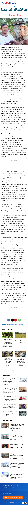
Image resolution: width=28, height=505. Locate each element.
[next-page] (15, 371)
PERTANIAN (14, 6)
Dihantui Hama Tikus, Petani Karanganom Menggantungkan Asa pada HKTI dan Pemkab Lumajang (8, 343)
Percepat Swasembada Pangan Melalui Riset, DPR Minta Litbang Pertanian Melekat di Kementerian (20, 363)
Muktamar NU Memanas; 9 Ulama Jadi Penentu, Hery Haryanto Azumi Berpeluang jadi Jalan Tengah (17, 427)
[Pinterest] (15, 320)
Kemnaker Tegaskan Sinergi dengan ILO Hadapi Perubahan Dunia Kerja (10, 406)
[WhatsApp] (19, 320)
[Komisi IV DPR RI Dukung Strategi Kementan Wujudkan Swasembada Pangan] (7, 354)
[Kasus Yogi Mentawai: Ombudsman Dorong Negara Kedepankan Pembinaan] (5, 436)
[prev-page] (13, 371)
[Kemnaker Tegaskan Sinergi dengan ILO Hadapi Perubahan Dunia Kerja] (23, 406)
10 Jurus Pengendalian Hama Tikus (20, 341)
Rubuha (4, 326)
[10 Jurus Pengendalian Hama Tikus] (20, 335)
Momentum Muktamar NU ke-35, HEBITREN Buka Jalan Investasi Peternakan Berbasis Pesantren (10, 390)
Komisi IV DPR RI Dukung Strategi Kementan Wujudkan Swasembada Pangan (7, 362)
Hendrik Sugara (15, 14)
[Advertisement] (14, 165)
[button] (24, 503)
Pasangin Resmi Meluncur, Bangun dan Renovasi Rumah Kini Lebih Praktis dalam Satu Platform (10, 399)
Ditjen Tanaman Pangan (12, 324)
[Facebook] (8, 320)
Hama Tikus (20, 324)
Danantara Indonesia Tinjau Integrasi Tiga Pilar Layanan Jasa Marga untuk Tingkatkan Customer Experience (10, 381)
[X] (12, 320)
